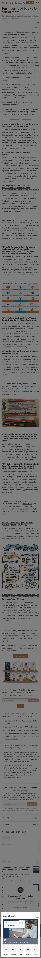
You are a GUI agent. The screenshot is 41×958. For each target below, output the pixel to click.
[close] (37, 915)
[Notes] (28, 949)
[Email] (20, 949)
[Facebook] (13, 949)
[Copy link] (6, 949)
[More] (35, 949)
